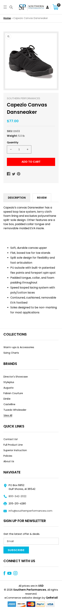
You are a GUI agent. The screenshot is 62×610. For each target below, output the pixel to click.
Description (17, 197)
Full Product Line (13, 444)
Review (42, 197)
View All (7, 415)
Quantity (12, 142)
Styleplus (8, 382)
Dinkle (7, 399)
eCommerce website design (22, 597)
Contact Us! (10, 439)
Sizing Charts (11, 353)
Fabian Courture (13, 393)
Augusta (8, 387)
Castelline (9, 404)
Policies (7, 456)
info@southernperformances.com (30, 511)
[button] (4, 7)
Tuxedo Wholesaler (14, 410)
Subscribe (16, 550)
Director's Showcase (15, 376)
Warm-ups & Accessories (18, 347)
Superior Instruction (15, 450)
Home (7, 18)
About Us (8, 461)
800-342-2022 (17, 496)
